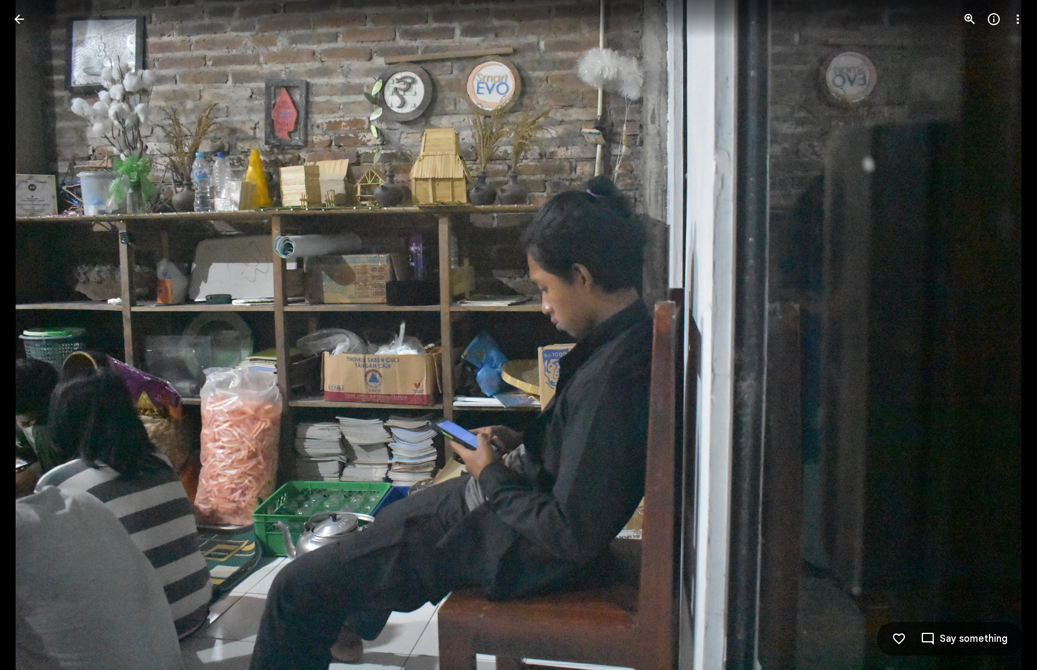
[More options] (1018, 19)
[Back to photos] (19, 19)
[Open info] (994, 19)
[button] (33, 335)
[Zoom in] (970, 19)
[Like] (899, 639)
